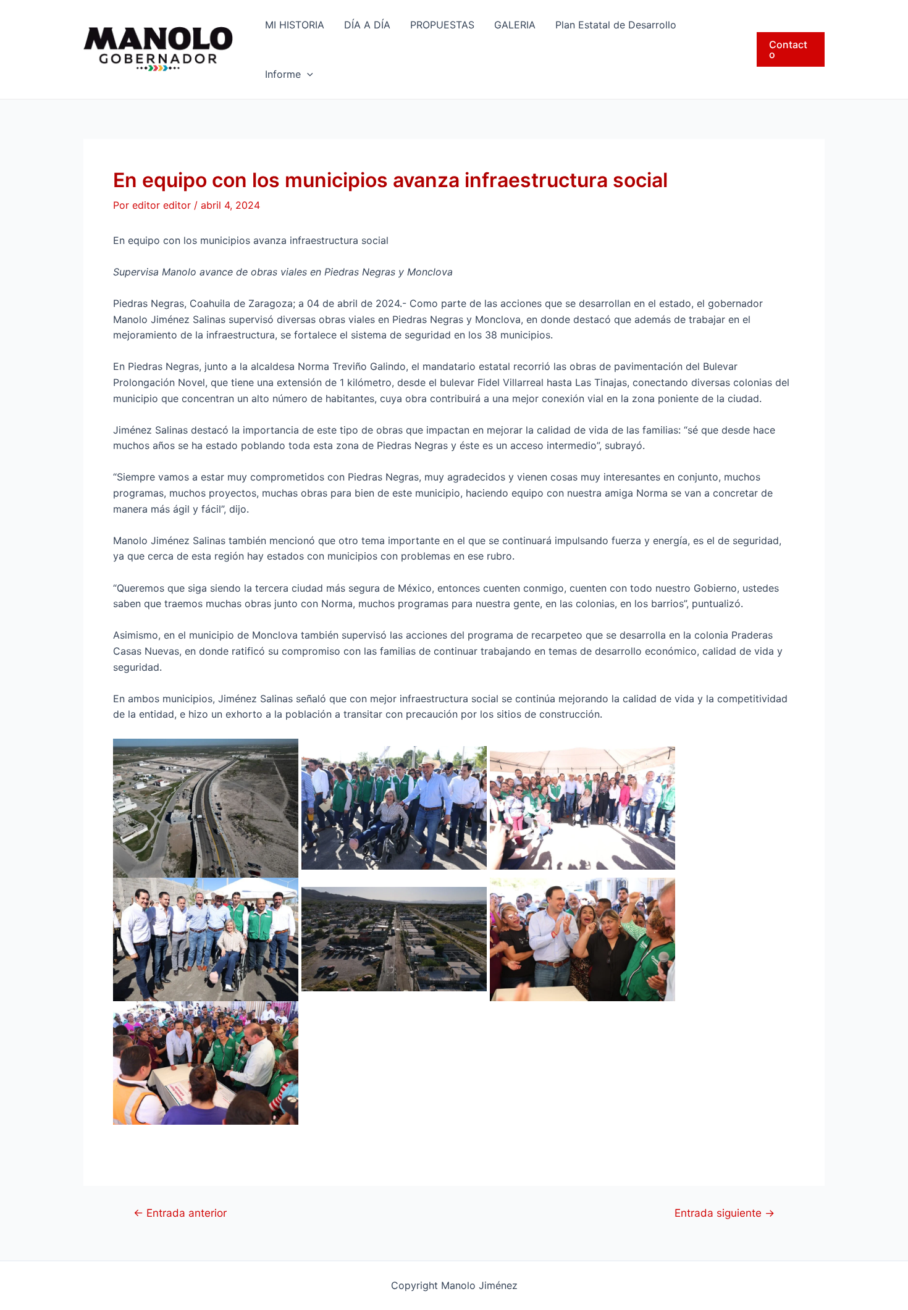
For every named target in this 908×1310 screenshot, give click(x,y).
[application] (307, 74)
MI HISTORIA (294, 25)
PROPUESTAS (442, 25)
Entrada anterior (180, 1212)
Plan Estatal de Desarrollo (615, 25)
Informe (283, 74)
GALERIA (515, 25)
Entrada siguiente (725, 1212)
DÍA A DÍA (367, 25)
